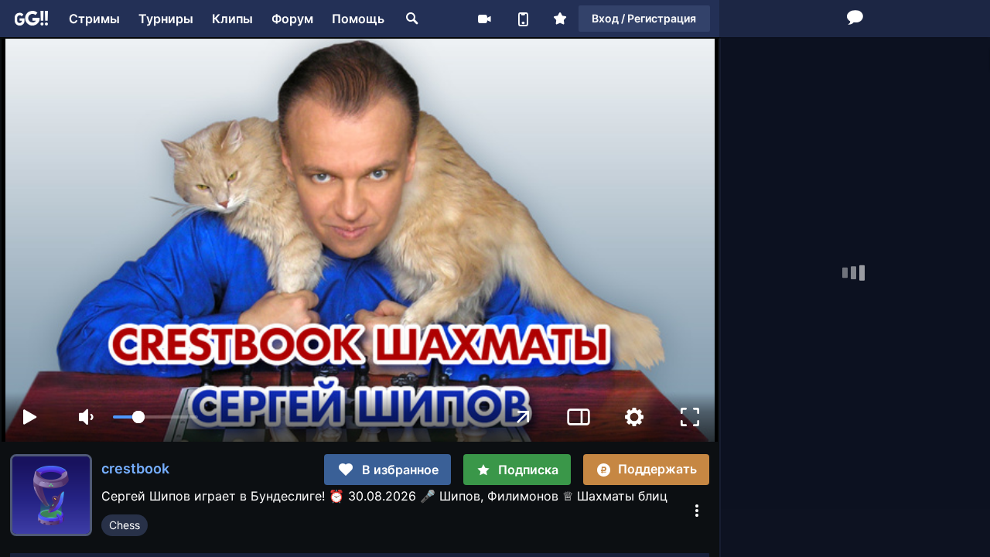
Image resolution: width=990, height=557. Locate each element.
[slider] (155, 417)
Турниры (165, 18)
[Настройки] (634, 417)
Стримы (94, 18)
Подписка (528, 469)
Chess (124, 524)
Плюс (560, 18)
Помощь (358, 18)
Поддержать (657, 469)
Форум (292, 18)
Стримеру (484, 18)
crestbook (135, 468)
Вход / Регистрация (644, 18)
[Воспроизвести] (29, 417)
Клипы (232, 18)
